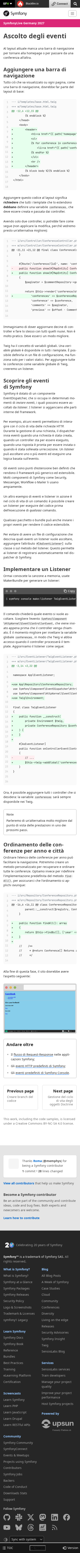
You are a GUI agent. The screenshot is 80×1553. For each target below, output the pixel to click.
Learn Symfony (14, 1331)
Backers (9, 1481)
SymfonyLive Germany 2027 (23, 23)
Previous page (20, 1091)
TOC (10, 1548)
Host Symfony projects (57, 1404)
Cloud (46, 1294)
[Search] (75, 3)
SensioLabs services (56, 1369)
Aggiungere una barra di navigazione (34, 72)
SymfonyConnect (15, 1449)
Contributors (12, 1468)
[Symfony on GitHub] (6, 1517)
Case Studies (51, 1288)
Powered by (50, 1413)
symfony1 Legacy (15, 1320)
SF (6, 3)
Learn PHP (10, 1406)
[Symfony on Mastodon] (42, 1517)
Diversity (48, 1313)
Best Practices (13, 1363)
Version (73, 1548)
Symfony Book (13, 1344)
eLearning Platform (17, 1375)
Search (40, 1548)
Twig (45, 1345)
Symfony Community (18, 1443)
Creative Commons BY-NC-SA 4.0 (39, 1123)
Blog (45, 1269)
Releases (48, 1326)
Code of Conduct (15, 1487)
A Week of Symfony (55, 1282)
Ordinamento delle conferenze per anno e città (33, 847)
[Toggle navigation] (72, 13)
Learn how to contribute (21, 1218)
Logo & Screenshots (17, 1307)
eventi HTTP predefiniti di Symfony (40, 1066)
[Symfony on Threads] (30, 1527)
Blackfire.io (32, 3)
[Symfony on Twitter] (30, 1517)
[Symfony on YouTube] (6, 1527)
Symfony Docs (13, 1337)
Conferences (51, 1307)
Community (12, 1436)
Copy (71, 591)
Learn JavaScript (14, 1412)
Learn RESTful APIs (16, 1425)
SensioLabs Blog (53, 1351)
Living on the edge (55, 1320)
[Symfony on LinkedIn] (54, 1517)
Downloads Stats (15, 1493)
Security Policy (13, 1301)
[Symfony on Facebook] (66, 1517)
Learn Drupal (12, 1419)
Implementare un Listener (37, 569)
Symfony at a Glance (17, 1282)
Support (9, 1499)
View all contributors (18, 1183)
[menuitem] (21, 1275)
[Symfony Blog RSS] (54, 1527)
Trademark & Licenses (19, 1313)
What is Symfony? (16, 1269)
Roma (37, 1161)
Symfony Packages (16, 1288)
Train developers (53, 1375)
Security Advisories (55, 1332)
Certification (12, 1382)
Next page (63, 1091)
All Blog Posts (51, 1276)
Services (48, 1363)
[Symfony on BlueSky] (18, 1527)
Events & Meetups (16, 1455)
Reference (10, 1350)
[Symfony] (34, 13)
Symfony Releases (16, 1294)
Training (9, 1369)
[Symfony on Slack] (18, 1517)
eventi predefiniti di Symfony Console (42, 1073)
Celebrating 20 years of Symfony (39, 1245)
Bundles (9, 1356)
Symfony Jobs (12, 1474)
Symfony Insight (53, 1339)
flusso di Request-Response (33, 1054)
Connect (62, 3)
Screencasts (12, 1393)
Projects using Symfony (20, 1462)
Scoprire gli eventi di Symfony (26, 383)
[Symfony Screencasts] (42, 1527)
